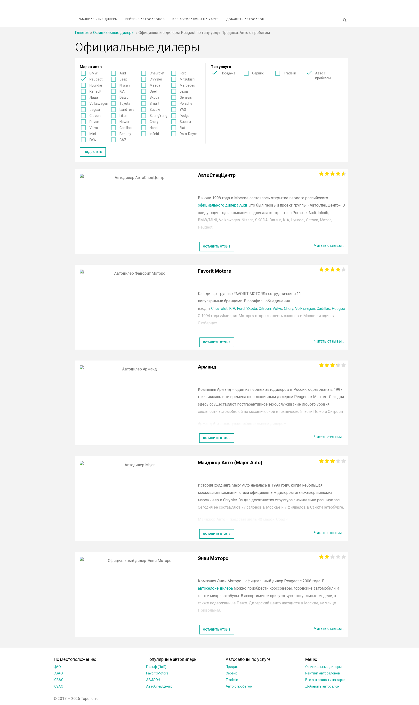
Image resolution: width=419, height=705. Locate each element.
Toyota (125, 103)
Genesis (186, 97)
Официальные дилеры (98, 19)
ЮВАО (59, 680)
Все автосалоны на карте (195, 19)
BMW (93, 73)
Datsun (125, 97)
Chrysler (156, 79)
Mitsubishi (187, 79)
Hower (124, 122)
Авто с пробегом (323, 75)
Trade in (290, 73)
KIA (122, 91)
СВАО (58, 673)
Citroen (95, 116)
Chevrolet (157, 73)
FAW (92, 140)
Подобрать (93, 152)
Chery (154, 122)
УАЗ (183, 110)
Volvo (93, 128)
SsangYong (158, 116)
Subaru (185, 122)
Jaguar (94, 110)
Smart (154, 103)
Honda (155, 128)
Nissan (125, 85)
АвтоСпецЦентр (159, 686)
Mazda (155, 85)
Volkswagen (98, 103)
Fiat (182, 128)
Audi (123, 73)
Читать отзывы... (329, 245)
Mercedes (187, 85)
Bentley (125, 134)
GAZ (123, 140)
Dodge (185, 116)
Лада (93, 97)
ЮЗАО (58, 686)
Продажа (228, 73)
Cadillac (125, 128)
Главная (82, 32)
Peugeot (96, 79)
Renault (95, 91)
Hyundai (95, 85)
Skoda (154, 97)
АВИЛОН (153, 680)
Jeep (123, 79)
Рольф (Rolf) (156, 667)
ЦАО (57, 667)
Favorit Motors (157, 673)
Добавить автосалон (245, 19)
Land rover (128, 110)
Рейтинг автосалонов (145, 19)
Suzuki (155, 110)
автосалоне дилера (215, 588)
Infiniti (154, 134)
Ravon (94, 122)
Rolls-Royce (189, 134)
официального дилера (222, 205)
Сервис (258, 73)
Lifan (123, 116)
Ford (183, 73)
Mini (92, 134)
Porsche (186, 103)
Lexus (184, 91)
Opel (153, 91)
